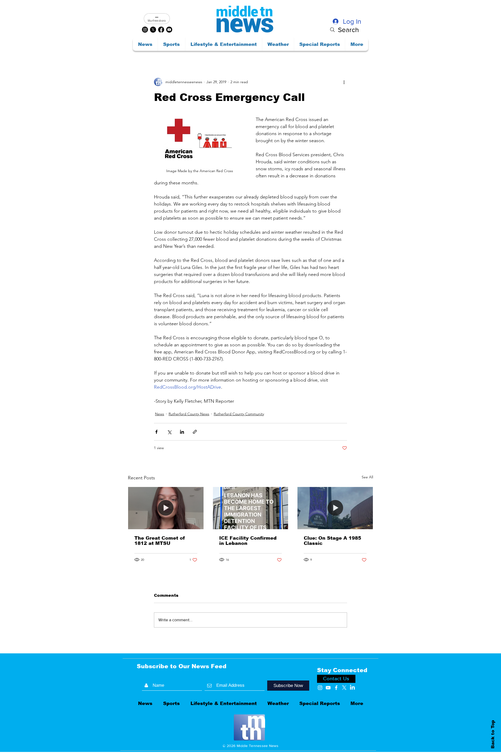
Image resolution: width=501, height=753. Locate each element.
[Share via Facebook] (156, 431)
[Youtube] (169, 30)
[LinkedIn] (352, 688)
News (159, 414)
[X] (153, 30)
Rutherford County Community (239, 414)
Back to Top (492, 734)
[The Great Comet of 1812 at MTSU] (166, 508)
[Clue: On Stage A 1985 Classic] (335, 508)
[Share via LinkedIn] (182, 431)
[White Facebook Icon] (336, 688)
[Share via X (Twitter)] (169, 431)
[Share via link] (194, 431)
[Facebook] (161, 30)
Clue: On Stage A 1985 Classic (332, 540)
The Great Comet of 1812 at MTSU (159, 540)
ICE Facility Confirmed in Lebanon (248, 540)
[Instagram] (145, 30)
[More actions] (344, 82)
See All (367, 477)
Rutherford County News (189, 414)
